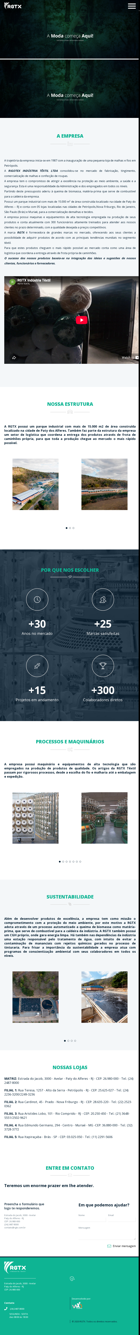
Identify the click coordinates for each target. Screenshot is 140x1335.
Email (111, 1215)
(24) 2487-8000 (17, 1308)
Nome (82, 1215)
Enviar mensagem (124, 1246)
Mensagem (84, 1227)
